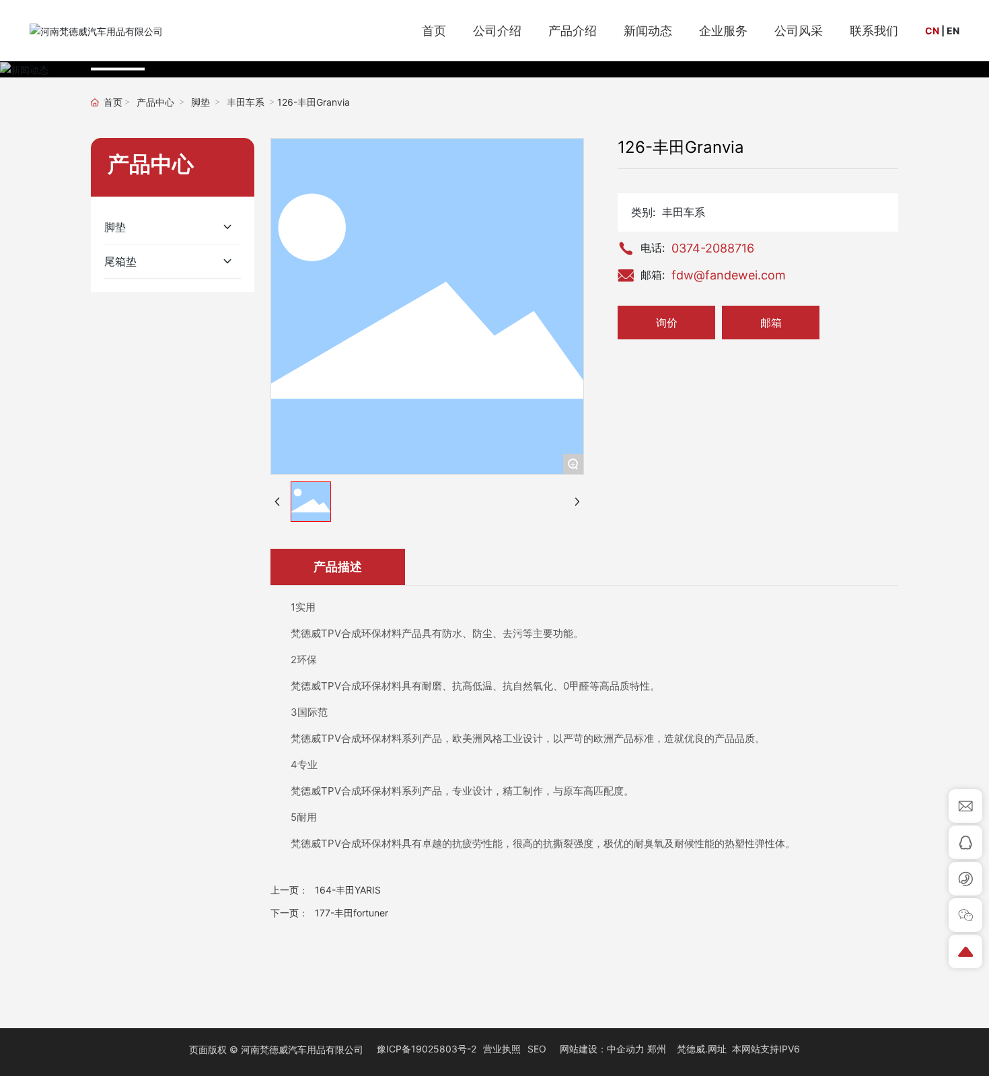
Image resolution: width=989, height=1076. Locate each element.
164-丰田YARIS (348, 890)
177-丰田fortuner (351, 912)
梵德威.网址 (702, 1048)
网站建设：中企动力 (602, 1048)
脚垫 (200, 103)
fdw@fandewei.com (728, 275)
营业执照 (502, 1048)
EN (953, 30)
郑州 (656, 1048)
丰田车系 (245, 103)
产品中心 (155, 103)
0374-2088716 (712, 248)
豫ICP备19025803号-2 (426, 1048)
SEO (536, 1048)
